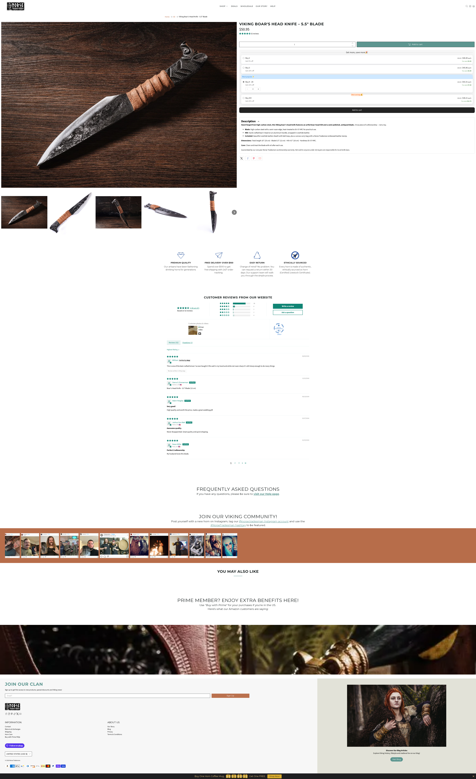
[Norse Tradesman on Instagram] (9, 714)
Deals (234, 6)
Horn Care (8, 734)
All (174, 17)
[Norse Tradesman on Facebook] (6, 714)
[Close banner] (473, 776)
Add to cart (357, 110)
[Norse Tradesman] (16, 6)
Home (167, 17)
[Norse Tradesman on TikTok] (15, 714)
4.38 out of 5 (194, 308)
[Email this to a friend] (260, 158)
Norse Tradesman (15, 760)
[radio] (357, 59)
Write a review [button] (288, 306)
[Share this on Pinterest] (254, 158)
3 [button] (238, 463)
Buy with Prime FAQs (12, 737)
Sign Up (230, 695)
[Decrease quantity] (247, 89)
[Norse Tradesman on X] (17, 714)
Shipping (8, 732)
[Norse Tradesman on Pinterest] (12, 714)
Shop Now (274, 776)
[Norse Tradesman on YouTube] (20, 714)
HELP (272, 6)
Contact (8, 726)
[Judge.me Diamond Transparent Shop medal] (279, 328)
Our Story (261, 6)
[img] (172, 356)
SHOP (222, 6)
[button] (24, 212)
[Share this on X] (241, 158)
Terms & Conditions (114, 734)
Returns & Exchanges (12, 729)
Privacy (110, 732)
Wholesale (246, 6)
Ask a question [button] (288, 312)
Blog (109, 729)
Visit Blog (396, 759)
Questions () (187, 342)
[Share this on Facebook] (247, 158)
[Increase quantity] (258, 89)
